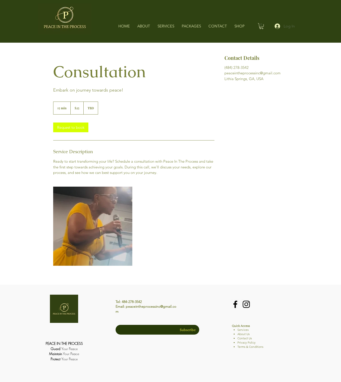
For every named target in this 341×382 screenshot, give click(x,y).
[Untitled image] (92, 226)
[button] (261, 26)
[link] (70, 127)
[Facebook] (235, 304)
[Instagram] (246, 304)
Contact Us (244, 338)
